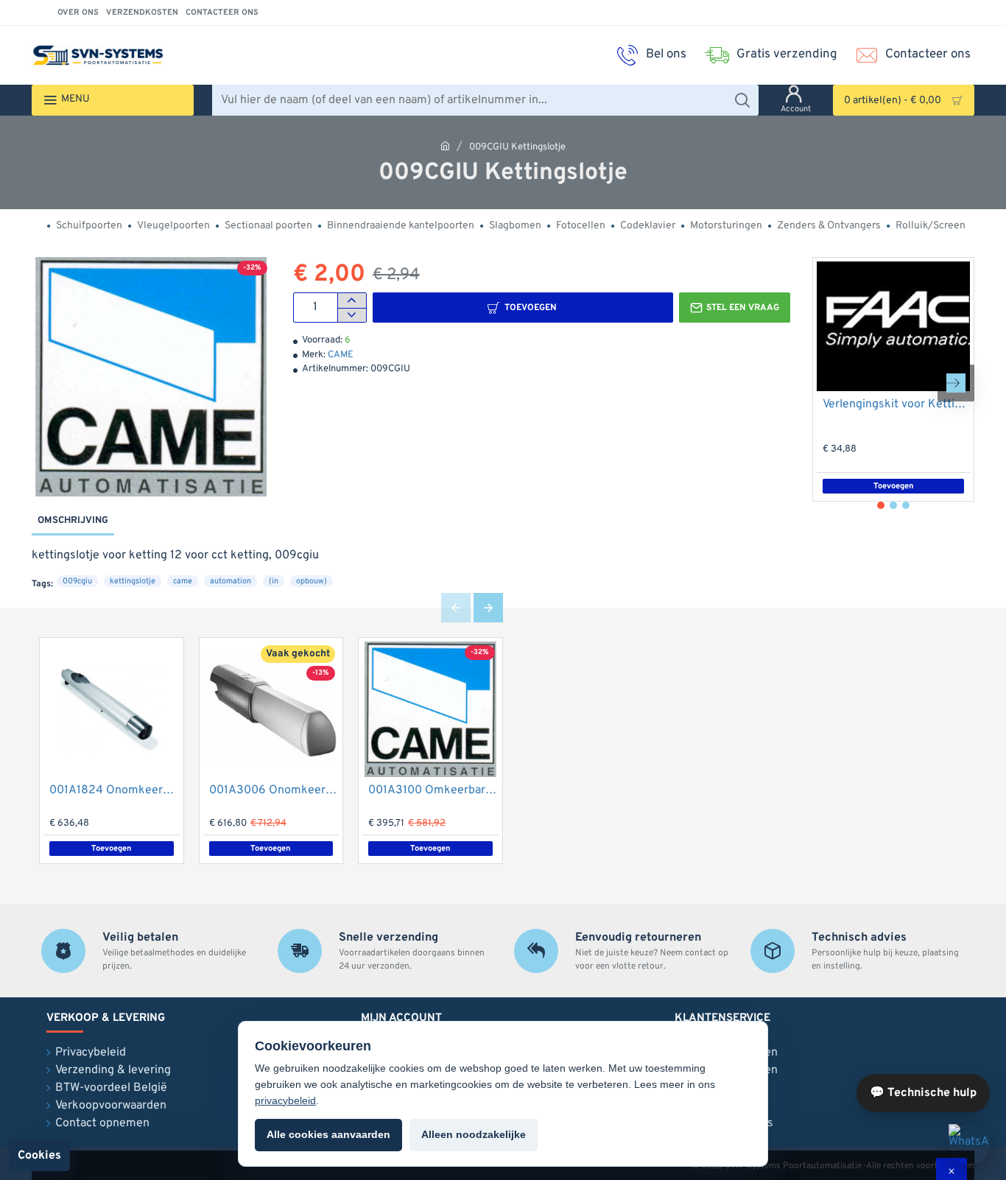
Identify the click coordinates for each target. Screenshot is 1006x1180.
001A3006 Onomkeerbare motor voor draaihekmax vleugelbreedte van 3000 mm (274, 790)
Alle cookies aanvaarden (328, 1134)
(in (273, 581)
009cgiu (77, 581)
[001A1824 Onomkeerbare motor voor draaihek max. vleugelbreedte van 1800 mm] (111, 710)
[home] (445, 145)
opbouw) (311, 581)
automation (230, 581)
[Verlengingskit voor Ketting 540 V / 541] (893, 326)
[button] (523, 307)
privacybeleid (285, 1100)
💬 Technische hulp (923, 1093)
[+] (351, 300)
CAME (340, 355)
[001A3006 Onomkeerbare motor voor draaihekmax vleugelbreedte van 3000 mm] (271, 710)
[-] (351, 315)
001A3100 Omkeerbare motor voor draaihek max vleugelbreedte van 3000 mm (433, 790)
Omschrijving (73, 521)
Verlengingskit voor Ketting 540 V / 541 (896, 404)
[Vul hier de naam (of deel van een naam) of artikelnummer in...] (742, 100)
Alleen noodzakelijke (473, 1134)
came (182, 581)
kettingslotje (132, 581)
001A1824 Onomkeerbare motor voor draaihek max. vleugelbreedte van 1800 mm (114, 790)
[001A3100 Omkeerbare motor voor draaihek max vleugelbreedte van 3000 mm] (430, 710)
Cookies (39, 1155)
